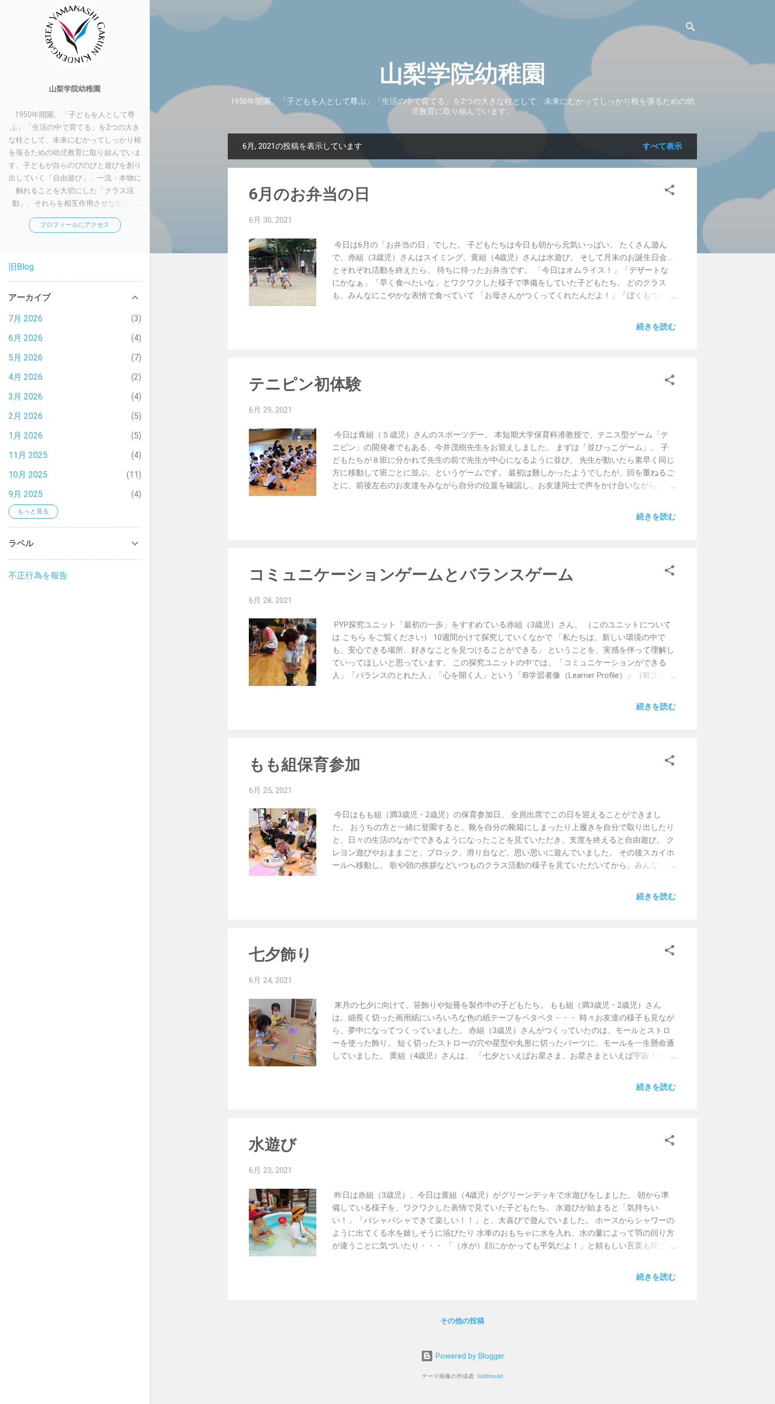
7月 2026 (25, 318)
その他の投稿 (462, 1320)
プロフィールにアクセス (75, 224)
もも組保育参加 (305, 764)
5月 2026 (25, 357)
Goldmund (490, 1376)
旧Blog (21, 267)
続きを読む (656, 326)
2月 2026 (25, 416)
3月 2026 (25, 396)
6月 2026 (25, 338)
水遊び (273, 1144)
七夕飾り (281, 954)
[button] (669, 192)
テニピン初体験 (305, 384)
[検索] (690, 29)
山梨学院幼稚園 (463, 74)
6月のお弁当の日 (309, 194)
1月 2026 (25, 436)
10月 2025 (27, 475)
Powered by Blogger (469, 1356)
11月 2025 (27, 455)
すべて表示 (662, 146)
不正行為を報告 (37, 575)
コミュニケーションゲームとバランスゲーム (411, 574)
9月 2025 (25, 494)
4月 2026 (25, 377)
